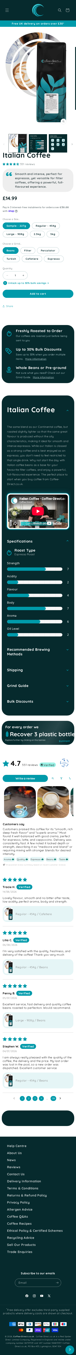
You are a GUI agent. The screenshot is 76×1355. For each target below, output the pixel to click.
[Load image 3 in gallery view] (58, 143)
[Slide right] (72, 144)
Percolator (48, 250)
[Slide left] (4, 144)
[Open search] (52, 778)
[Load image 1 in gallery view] (18, 143)
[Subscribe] (57, 1283)
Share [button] (9, 306)
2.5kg (37, 234)
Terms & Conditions (23, 1188)
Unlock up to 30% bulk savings (27, 283)
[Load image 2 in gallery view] (38, 143)
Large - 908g (15, 234)
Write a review (25, 778)
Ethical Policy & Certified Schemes (35, 1231)
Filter (27, 250)
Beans (11, 250)
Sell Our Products (21, 1245)
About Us (14, 1153)
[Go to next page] (61, 1098)
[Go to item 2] (53, 802)
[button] (7, 10)
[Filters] (61, 778)
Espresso (54, 258)
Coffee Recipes (19, 1224)
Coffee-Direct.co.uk (23, 1336)
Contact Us (16, 1174)
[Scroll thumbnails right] (69, 802)
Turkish (11, 258)
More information (35, 359)
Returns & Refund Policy (27, 1195)
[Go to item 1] (20, 802)
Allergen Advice (20, 1209)
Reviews (13, 1167)
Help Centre (17, 1146)
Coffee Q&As (17, 1217)
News (11, 1160)
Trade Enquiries (20, 1252)
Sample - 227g (16, 225)
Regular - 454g (46, 225)
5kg (52, 234)
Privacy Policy (18, 1202)
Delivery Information (24, 1181)
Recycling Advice (20, 1238)
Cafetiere (32, 258)
